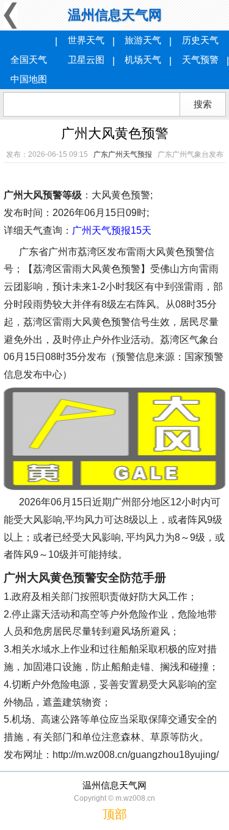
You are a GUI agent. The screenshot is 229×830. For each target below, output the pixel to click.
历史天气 (200, 40)
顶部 (115, 814)
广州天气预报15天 (111, 230)
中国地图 (28, 79)
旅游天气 (143, 40)
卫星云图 (86, 59)
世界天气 (86, 40)
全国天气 (28, 59)
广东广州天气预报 (122, 154)
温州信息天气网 (115, 15)
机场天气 (143, 59)
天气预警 (200, 59)
